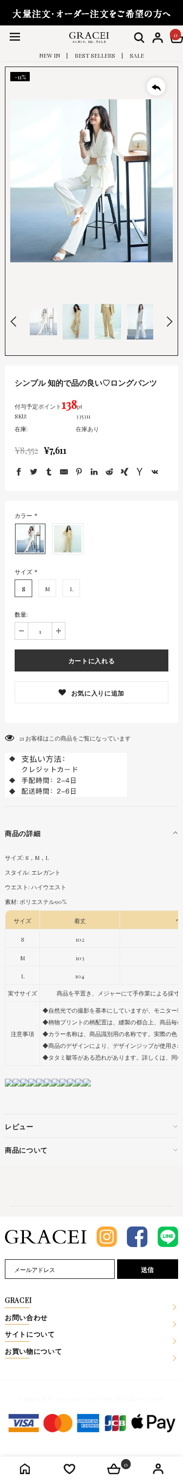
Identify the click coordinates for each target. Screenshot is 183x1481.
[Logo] (89, 37)
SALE (137, 55)
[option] (91, 180)
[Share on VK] (155, 473)
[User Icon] (157, 37)
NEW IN (49, 55)
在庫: (21, 429)
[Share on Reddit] (109, 473)
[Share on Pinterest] (79, 473)
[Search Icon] (139, 37)
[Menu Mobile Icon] (14, 38)
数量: (21, 614)
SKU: (21, 416)
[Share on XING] (124, 473)
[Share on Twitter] (34, 473)
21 (21, 738)
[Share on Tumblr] (49, 473)
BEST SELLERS (95, 55)
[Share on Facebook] (18, 473)
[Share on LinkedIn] (94, 473)
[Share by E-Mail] (64, 473)
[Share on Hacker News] (139, 473)
